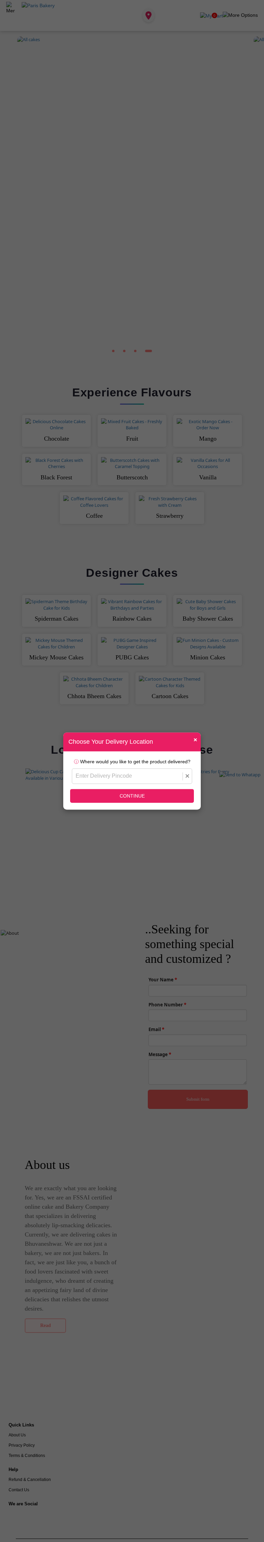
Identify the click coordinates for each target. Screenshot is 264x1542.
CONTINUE (132, 796)
